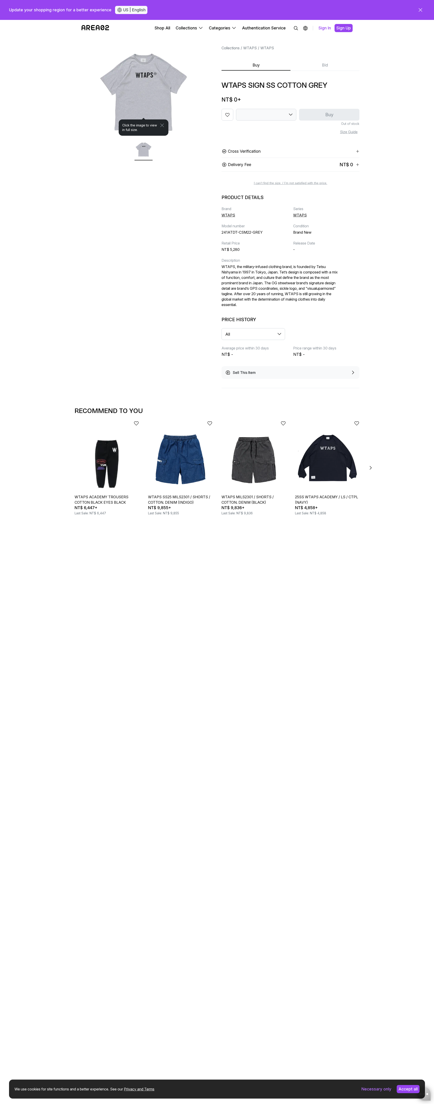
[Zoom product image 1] (143, 86)
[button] (305, 28)
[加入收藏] (227, 115)
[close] (420, 9)
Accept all (408, 1089)
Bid (325, 65)
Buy (256, 65)
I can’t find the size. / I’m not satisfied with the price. (290, 183)
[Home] (95, 28)
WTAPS (250, 48)
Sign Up (343, 28)
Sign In (324, 28)
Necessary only (376, 1089)
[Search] (296, 28)
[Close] (162, 125)
